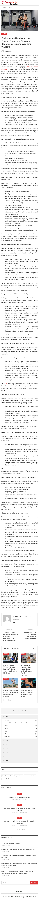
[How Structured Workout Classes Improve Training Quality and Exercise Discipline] (10, 658)
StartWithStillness (7, 779)
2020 (5, 760)
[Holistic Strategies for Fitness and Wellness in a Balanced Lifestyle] (10, 683)
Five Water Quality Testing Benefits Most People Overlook (19, 849)
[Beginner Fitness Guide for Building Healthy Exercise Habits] (28, 683)
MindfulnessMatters (30, 775)
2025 (5, 740)
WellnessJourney (18, 779)
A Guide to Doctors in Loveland (18, 723)
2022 (5, 752)
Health (19, 793)
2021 (5, 756)
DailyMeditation (18, 775)
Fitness (4, 33)
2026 (5, 716)
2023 (5, 748)
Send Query (19, 891)
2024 (5, 744)
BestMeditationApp (7, 775)
